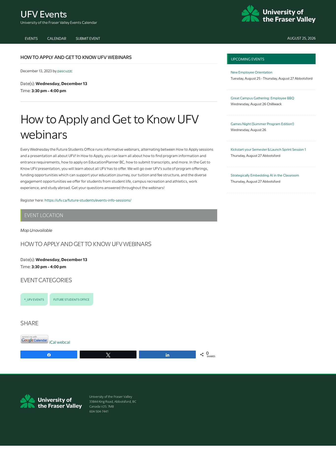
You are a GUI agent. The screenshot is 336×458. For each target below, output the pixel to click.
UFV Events (43, 13)
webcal (63, 342)
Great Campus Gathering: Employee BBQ (262, 97)
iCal (52, 342)
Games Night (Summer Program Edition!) (262, 123)
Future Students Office (71, 299)
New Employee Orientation (251, 71)
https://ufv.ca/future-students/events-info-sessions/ (88, 200)
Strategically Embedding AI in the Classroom (265, 174)
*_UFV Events (34, 299)
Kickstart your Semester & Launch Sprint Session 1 (268, 149)
